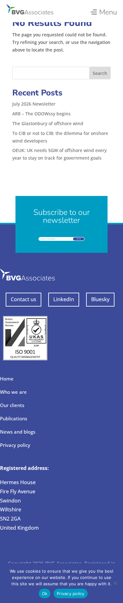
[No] (115, 583)
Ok (45, 593)
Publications (13, 418)
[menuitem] (103, 10)
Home (7, 378)
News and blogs (17, 432)
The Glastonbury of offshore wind (47, 123)
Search (100, 73)
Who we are (13, 392)
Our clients (12, 405)
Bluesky (100, 299)
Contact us (23, 299)
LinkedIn (63, 299)
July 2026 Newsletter (34, 104)
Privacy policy (15, 445)
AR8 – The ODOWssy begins (41, 114)
